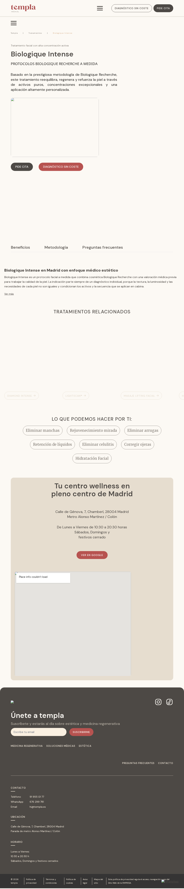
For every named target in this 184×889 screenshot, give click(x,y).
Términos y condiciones (51, 881)
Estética (85, 746)
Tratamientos (35, 33)
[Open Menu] (100, 8)
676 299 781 (37, 801)
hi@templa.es (38, 806)
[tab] (20, 247)
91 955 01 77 (37, 796)
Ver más (9, 293)
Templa (14, 33)
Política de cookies (71, 881)
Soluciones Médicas (60, 746)
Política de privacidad (31, 881)
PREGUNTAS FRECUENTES (138, 763)
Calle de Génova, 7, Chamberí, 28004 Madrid (37, 826)
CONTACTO (165, 763)
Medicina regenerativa (27, 746)
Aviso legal (85, 881)
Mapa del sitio (98, 881)
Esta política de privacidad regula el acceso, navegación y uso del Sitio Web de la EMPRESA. (138, 881)
